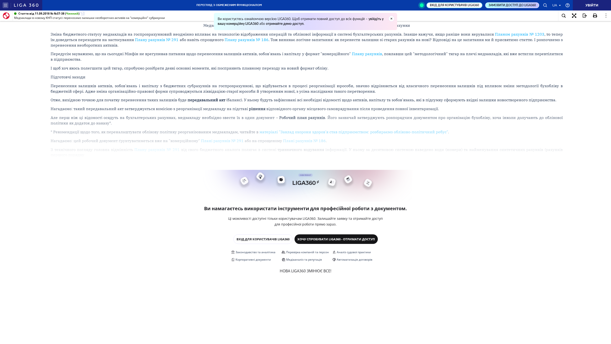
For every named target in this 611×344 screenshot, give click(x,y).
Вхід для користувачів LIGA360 (263, 239)
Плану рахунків (367, 53)
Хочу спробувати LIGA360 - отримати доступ (336, 239)
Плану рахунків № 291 (157, 39)
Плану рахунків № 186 (247, 39)
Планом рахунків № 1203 (519, 34)
